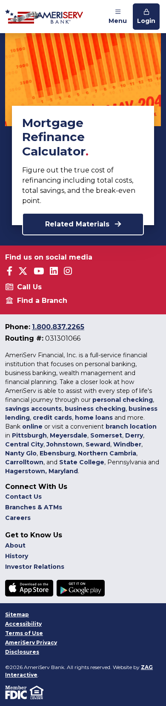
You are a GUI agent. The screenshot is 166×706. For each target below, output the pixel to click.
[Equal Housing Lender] (37, 692)
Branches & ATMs (33, 507)
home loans (94, 417)
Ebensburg (57, 453)
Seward (98, 444)
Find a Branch (42, 301)
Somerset (106, 435)
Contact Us (23, 496)
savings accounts (33, 408)
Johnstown (64, 444)
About (15, 545)
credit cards (52, 417)
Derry (134, 435)
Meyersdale (68, 435)
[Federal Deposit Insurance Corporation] (17, 692)
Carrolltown (24, 462)
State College (81, 462)
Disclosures (22, 652)
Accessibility (23, 624)
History (16, 556)
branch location (131, 426)
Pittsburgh (29, 435)
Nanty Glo (21, 453)
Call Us (29, 287)
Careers (18, 518)
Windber (127, 444)
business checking (95, 408)
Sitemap (17, 614)
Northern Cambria (107, 453)
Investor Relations (34, 566)
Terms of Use (24, 633)
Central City (24, 444)
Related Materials (78, 224)
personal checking (122, 400)
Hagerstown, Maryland (41, 471)
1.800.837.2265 (58, 327)
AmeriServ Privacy (31, 642)
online (32, 426)
